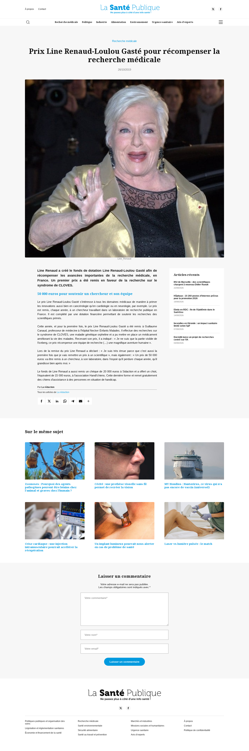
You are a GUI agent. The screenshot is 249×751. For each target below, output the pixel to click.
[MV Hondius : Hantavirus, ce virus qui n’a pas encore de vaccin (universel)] (194, 461)
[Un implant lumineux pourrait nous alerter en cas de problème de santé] (124, 520)
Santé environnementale (90, 725)
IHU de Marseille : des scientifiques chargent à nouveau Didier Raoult (192, 283)
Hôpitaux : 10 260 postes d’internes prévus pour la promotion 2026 (196, 297)
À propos (29, 9)
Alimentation (118, 22)
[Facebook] (220, 9)
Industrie (101, 22)
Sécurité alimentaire (88, 730)
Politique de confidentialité (197, 730)
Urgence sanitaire (162, 22)
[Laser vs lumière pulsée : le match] (194, 520)
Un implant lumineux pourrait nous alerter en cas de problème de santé (124, 545)
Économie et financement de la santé (43, 733)
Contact (42, 9)
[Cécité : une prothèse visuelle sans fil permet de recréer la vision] (124, 461)
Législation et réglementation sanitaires (44, 728)
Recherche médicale (66, 22)
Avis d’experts (185, 22)
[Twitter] (213, 9)
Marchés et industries (141, 721)
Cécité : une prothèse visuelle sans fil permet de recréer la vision (121, 485)
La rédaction (63, 392)
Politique (87, 22)
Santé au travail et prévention (92, 734)
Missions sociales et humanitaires (147, 725)
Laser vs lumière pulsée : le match (188, 544)
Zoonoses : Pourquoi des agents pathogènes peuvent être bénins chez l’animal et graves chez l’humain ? (51, 487)
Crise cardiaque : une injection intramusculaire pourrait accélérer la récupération (51, 547)
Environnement (139, 22)
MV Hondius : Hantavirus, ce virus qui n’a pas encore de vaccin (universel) (193, 485)
